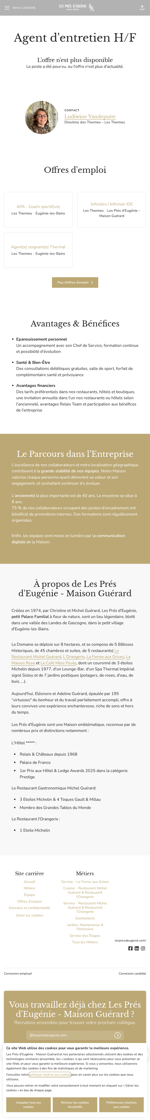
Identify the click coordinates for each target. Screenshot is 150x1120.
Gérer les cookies (29, 915)
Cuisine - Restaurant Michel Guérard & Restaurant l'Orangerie (85, 892)
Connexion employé (18, 973)
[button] (142, 7)
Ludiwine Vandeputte (90, 116)
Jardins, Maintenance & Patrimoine (85, 927)
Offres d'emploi (29, 901)
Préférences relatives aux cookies (121, 1104)
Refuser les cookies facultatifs (75, 1104)
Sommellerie (85, 918)
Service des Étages (85, 935)
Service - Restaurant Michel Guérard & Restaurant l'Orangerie (85, 907)
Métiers (29, 888)
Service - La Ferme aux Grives (85, 881)
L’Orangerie (74, 656)
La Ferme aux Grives (105, 656)
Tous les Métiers (85, 942)
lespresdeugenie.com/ (130, 940)
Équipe (29, 894)
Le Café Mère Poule (58, 663)
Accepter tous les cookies (28, 1104)
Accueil (29, 881)
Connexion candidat (132, 973)
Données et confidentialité (29, 908)
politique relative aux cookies (50, 1074)
